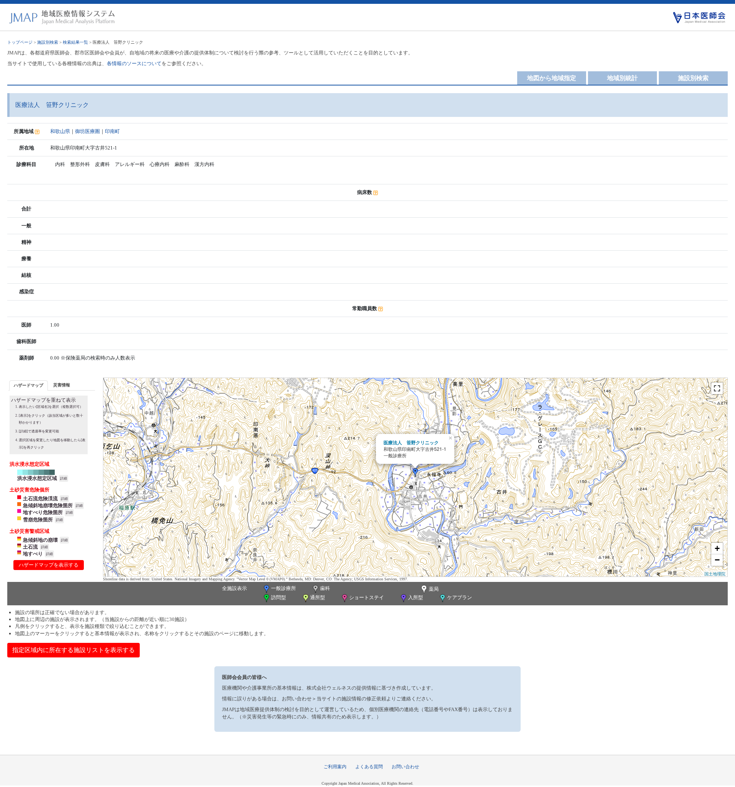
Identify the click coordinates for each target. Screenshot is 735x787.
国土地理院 (714, 573)
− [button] (717, 560)
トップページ (20, 42)
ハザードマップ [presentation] (28, 385)
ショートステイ (366, 597)
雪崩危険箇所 (38, 519)
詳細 (63, 478)
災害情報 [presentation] (61, 385)
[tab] (28, 385)
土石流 (30, 547)
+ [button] (717, 548)
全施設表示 (234, 588)
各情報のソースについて (134, 63)
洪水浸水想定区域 (37, 478)
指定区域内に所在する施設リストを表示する (73, 650)
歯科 (325, 588)
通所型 (317, 597)
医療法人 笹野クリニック (411, 442)
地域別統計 (622, 78)
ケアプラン (459, 597)
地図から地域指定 (551, 78)
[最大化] (717, 388)
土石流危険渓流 (40, 498)
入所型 (415, 597)
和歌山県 (60, 131)
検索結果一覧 (75, 42)
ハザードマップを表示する (48, 565)
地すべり (33, 554)
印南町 (112, 131)
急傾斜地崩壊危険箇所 (48, 505)
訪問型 (278, 597)
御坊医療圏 (87, 131)
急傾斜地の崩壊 (40, 540)
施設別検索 (47, 42)
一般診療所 (283, 588)
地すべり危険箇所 (43, 512)
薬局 (434, 589)
